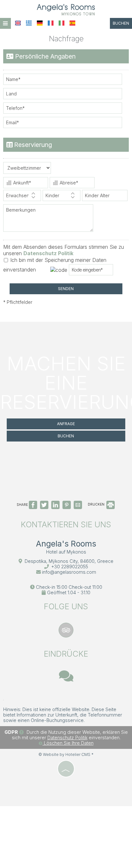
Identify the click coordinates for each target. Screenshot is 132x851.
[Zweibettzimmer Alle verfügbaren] (27, 169)
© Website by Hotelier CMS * (66, 754)
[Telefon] (66, 109)
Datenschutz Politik (48, 253)
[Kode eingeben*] (91, 271)
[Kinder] (61, 197)
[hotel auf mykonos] (66, 9)
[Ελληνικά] (28, 23)
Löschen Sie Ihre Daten (68, 743)
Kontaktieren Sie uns (66, 524)
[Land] (66, 95)
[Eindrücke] (66, 679)
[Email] (66, 124)
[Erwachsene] (22, 197)
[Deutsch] (39, 23)
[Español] (72, 23)
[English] (17, 23)
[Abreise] (72, 183)
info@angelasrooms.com (69, 572)
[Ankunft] (25, 183)
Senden (66, 288)
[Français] (50, 23)
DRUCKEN (96, 504)
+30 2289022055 (69, 566)
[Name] (66, 81)
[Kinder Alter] (104, 197)
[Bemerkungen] (50, 220)
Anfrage (66, 423)
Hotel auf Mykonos (66, 552)
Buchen (121, 23)
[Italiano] (61, 23)
